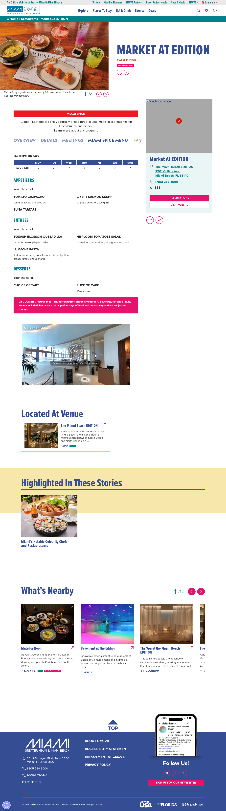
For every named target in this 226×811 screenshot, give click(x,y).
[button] (199, 10)
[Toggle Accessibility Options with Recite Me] (214, 10)
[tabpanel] (76, 234)
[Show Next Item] (106, 94)
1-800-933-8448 (37, 775)
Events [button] (139, 10)
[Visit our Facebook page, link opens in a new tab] (175, 773)
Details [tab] (49, 140)
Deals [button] (152, 10)
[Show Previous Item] (99, 94)
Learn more (62, 130)
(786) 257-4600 (166, 181)
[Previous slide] (192, 591)
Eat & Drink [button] (123, 10)
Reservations (179, 198)
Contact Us (34, 782)
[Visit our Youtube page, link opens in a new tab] (184, 773)
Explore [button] (83, 10)
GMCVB (192, 2)
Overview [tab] (25, 140)
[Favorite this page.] (119, 72)
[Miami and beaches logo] (48, 745)
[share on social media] (126, 72)
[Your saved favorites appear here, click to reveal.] (207, 10)
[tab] (136, 140)
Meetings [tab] (72, 140)
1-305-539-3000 (37, 768)
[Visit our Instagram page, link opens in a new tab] (166, 773)
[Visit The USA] (146, 804)
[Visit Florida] (167, 804)
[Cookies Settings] (6, 805)
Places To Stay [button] (102, 10)
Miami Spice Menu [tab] (108, 140)
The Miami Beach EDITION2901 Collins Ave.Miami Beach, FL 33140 (174, 171)
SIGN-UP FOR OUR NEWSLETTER (176, 783)
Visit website (179, 205)
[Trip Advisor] (193, 804)
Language (210, 2)
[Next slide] (201, 591)
